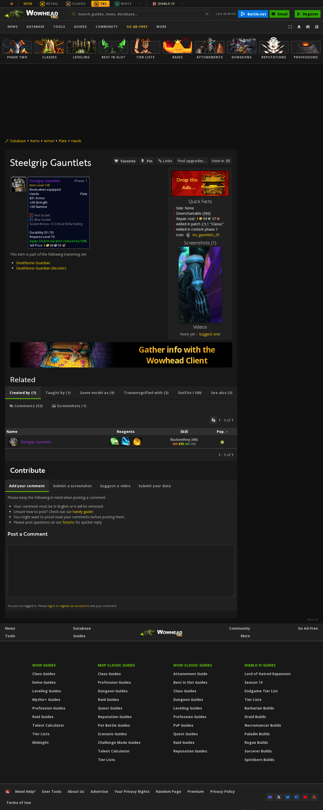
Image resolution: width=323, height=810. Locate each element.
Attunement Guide (190, 673)
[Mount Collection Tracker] (121, 354)
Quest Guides (110, 708)
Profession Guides (48, 708)
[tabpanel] (121, 436)
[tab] (23, 392)
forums (68, 522)
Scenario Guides (112, 733)
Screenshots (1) (200, 243)
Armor (49, 140)
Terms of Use (18, 802)
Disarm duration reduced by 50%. (63, 241)
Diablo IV (166, 4)
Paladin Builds (257, 733)
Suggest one (209, 334)
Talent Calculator (48, 725)
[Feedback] (308, 27)
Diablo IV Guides (260, 665)
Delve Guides (44, 682)
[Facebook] (296, 797)
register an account (73, 606)
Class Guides (43, 673)
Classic (79, 4)
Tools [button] (59, 26)
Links (167, 160)
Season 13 (254, 682)
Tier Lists (40, 733)
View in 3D (221, 160)
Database (35, 26)
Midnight (40, 742)
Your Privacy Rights (132, 791)
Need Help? (25, 791)
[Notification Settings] (299, 27)
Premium (195, 791)
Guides (80, 26)
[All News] (12, 4)
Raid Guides (42, 716)
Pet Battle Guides (114, 725)
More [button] (161, 26)
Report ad (312, 619)
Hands (76, 140)
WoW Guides (44, 665)
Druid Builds (255, 716)
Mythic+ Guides (46, 699)
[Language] (316, 27)
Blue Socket (42, 219)
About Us (76, 791)
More (245, 635)
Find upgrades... (192, 160)
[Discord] (270, 797)
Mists (126, 4)
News (13, 26)
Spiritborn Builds (259, 759)
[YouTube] (305, 797)
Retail (52, 4)
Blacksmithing (180, 439)
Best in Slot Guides (190, 682)
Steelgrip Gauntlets (36, 441)
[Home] (34, 14)
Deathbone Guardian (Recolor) (41, 268)
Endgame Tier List (261, 691)
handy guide (82, 511)
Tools (10, 635)
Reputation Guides (115, 716)
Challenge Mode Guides (119, 742)
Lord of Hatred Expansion (268, 673)
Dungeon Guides (113, 691)
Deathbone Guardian (33, 262)
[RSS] (314, 797)
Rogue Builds (256, 742)
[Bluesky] (287, 797)
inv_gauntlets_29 (205, 234)
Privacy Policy (222, 791)
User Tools (51, 791)
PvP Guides (183, 725)
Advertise (99, 791)
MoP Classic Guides (116, 665)
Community (107, 26)
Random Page (168, 791)
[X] (279, 797)
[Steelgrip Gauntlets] (13, 442)
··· (140, 4)
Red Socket (42, 215)
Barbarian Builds (259, 708)
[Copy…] (213, 420)
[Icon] (18, 184)
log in (51, 606)
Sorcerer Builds (258, 751)
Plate (63, 140)
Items (35, 140)
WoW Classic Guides (192, 665)
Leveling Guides (46, 691)
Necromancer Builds (263, 725)
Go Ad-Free (137, 26)
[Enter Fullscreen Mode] (290, 27)
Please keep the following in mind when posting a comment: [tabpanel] (66, 551)
